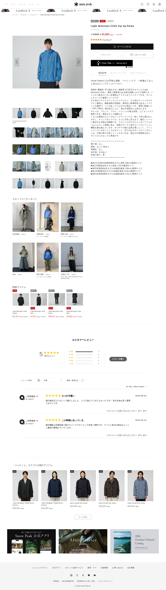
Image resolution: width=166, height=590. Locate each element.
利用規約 (56, 581)
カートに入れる (124, 47)
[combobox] (52, 380)
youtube (95, 575)
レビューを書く (118, 359)
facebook (83, 575)
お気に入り (148, 5)
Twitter (77, 575)
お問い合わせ (117, 568)
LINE (89, 575)
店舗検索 (104, 568)
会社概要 (131, 568)
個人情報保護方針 (68, 581)
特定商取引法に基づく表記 (86, 581)
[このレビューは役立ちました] (139, 411)
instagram (71, 575)
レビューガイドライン (105, 581)
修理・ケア (91, 568)
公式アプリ (56, 568)
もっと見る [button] (83, 517)
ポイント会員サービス (74, 568)
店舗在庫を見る (106, 55)
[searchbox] (28, 380)
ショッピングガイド (39, 568)
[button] (78, 62)
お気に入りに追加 (140, 55)
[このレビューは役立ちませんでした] (144, 411)
